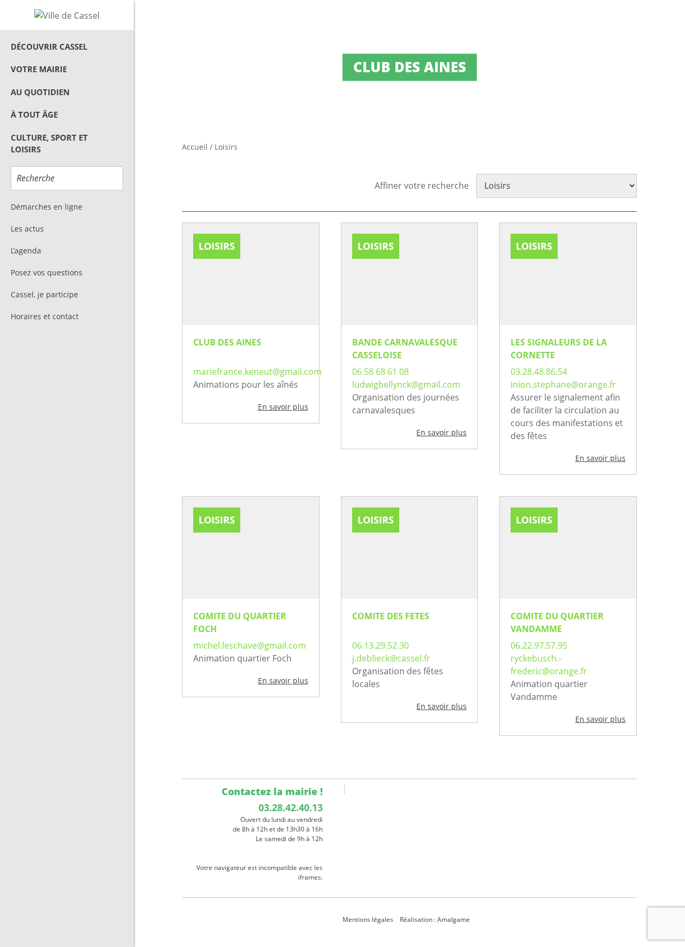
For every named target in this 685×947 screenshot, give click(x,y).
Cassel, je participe (44, 294)
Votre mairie (39, 69)
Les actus (27, 229)
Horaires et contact (45, 316)
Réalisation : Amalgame (435, 919)
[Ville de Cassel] (67, 15)
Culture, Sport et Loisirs (49, 143)
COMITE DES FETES (390, 616)
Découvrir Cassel (49, 46)
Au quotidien (40, 92)
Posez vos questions (46, 272)
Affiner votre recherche (422, 185)
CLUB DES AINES (227, 342)
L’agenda (26, 250)
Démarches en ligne (46, 207)
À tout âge (34, 114)
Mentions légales (367, 919)
